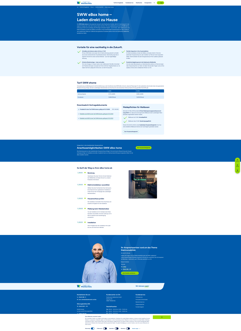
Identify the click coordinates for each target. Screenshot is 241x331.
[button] (98, 109)
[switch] (105, 328)
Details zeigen (135, 328)
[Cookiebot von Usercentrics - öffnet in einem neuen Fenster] (76, 328)
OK (162, 317)
